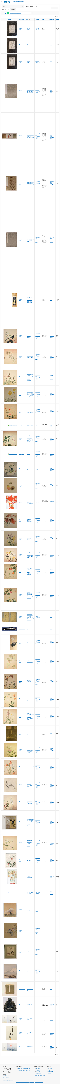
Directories (50, 1071)
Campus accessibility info (24, 1070)
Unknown (37, 502)
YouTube (38, 1071)
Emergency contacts (39, 1082)
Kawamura (37, 617)
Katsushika (37, 29)
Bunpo (36, 616)
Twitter (38, 1070)
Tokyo (51, 90)
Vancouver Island (52, 134)
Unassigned (21, 454)
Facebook (38, 1068)
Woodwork (21, 425)
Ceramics (21, 892)
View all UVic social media (39, 1075)
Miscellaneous (22, 629)
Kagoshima (52, 501)
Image (9, 19)
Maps (49, 1073)
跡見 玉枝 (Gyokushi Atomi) (37, 91)
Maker (37, 19)
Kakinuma (37, 892)
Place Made (51, 19)
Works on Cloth (20, 300)
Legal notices (31, 1082)
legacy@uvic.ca (6, 1075)
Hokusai (37, 28)
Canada (51, 138)
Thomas (37, 893)
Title (30, 19)
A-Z (49, 1070)
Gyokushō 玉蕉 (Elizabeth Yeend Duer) (37, 136)
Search (50, 1068)
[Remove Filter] (32, 13)
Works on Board (20, 91)
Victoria (51, 354)
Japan (51, 29)
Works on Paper (20, 29)
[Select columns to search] (4, 6)
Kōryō (51, 424)
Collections (21, 19)
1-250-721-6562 (6, 1077)
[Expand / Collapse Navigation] (2, 2)
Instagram (38, 1073)
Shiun (36, 425)
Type (43, 19)
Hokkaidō (52, 1004)
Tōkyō (51, 91)
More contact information (8, 1080)
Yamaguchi (37, 469)
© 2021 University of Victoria (22, 1082)
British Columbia (52, 137)
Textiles (20, 502)
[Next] (57, 16)
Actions (12, 9)
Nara (51, 425)
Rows (3, 9)
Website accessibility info (24, 1068)
